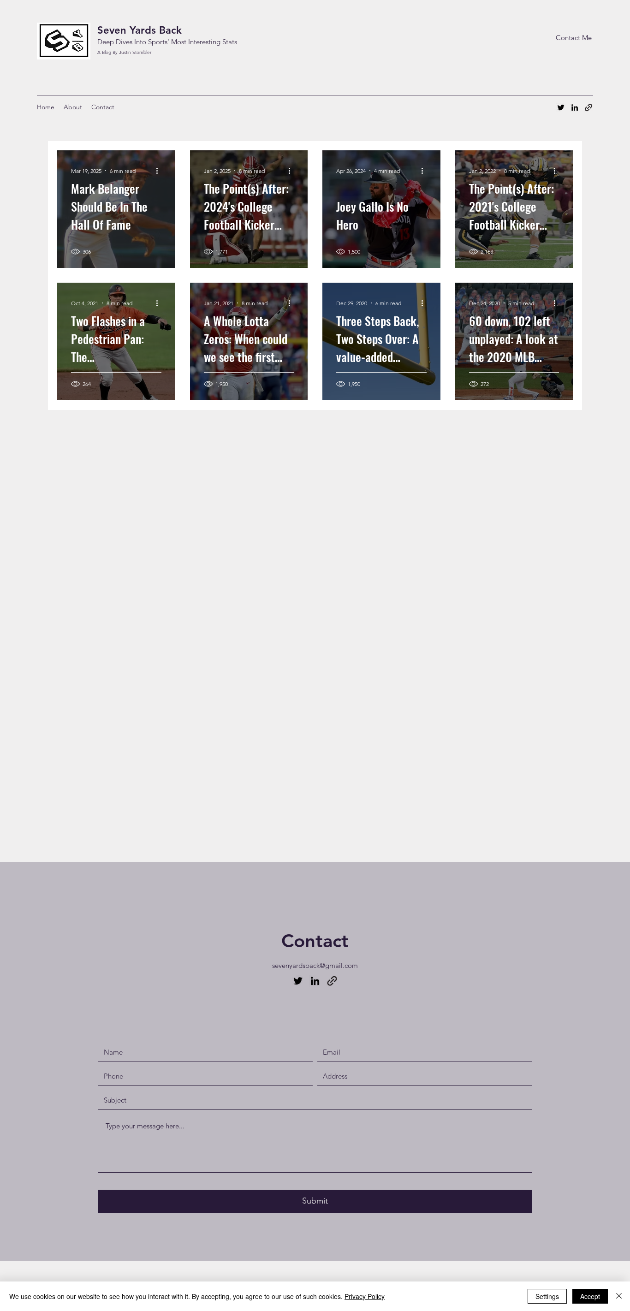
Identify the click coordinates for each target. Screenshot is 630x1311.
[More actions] (160, 170)
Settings (547, 1296)
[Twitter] (560, 107)
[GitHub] (332, 981)
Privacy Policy (365, 1296)
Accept (590, 1296)
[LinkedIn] (574, 107)
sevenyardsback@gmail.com (315, 965)
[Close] (618, 1296)
